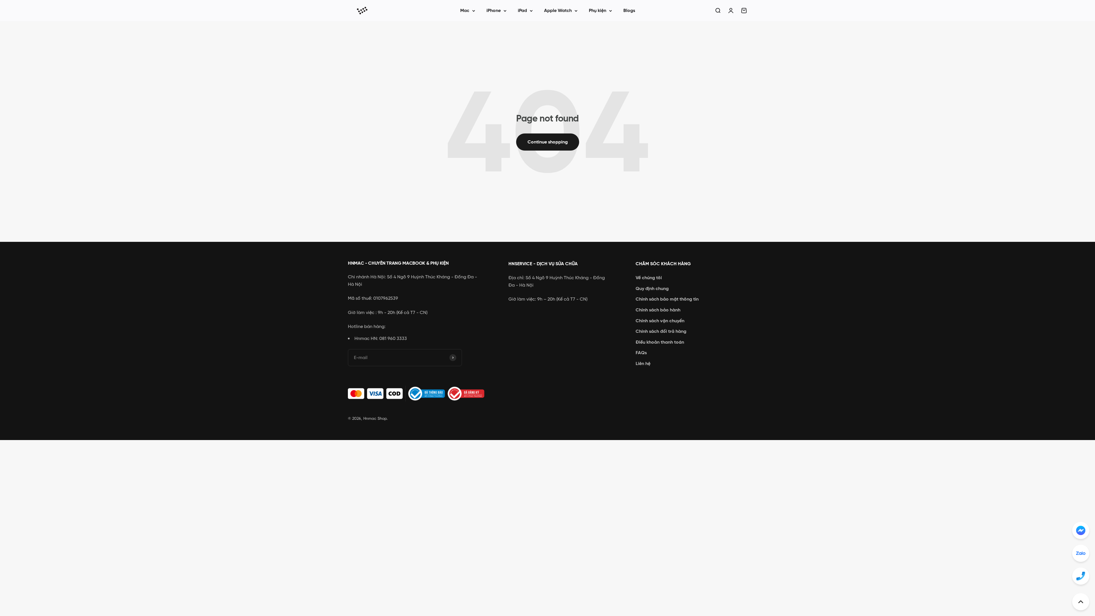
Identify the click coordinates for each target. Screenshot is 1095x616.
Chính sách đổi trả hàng (661, 331)
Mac (464, 10)
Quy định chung (652, 288)
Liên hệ (643, 363)
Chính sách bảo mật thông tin (667, 299)
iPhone (493, 10)
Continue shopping (548, 142)
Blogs (629, 10)
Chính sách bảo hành (658, 310)
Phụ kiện (597, 10)
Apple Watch (558, 10)
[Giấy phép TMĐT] (419, 394)
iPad (522, 10)
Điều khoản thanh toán (660, 342)
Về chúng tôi (649, 277)
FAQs (641, 352)
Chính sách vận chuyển (660, 320)
